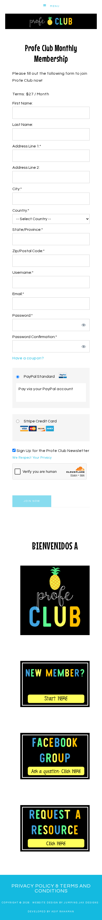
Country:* (20, 210)
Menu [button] (55, 6)
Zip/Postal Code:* (28, 251)
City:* (17, 189)
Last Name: (22, 125)
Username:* (22, 272)
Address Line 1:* (26, 146)
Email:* (18, 294)
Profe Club (51, 21)
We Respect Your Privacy (32, 457)
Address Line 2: (26, 168)
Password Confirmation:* (34, 337)
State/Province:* (27, 230)
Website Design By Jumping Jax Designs (65, 903)
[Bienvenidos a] (55, 600)
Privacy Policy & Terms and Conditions (51, 888)
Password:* (22, 315)
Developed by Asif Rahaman (51, 912)
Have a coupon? (28, 358)
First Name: (22, 103)
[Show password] (84, 325)
